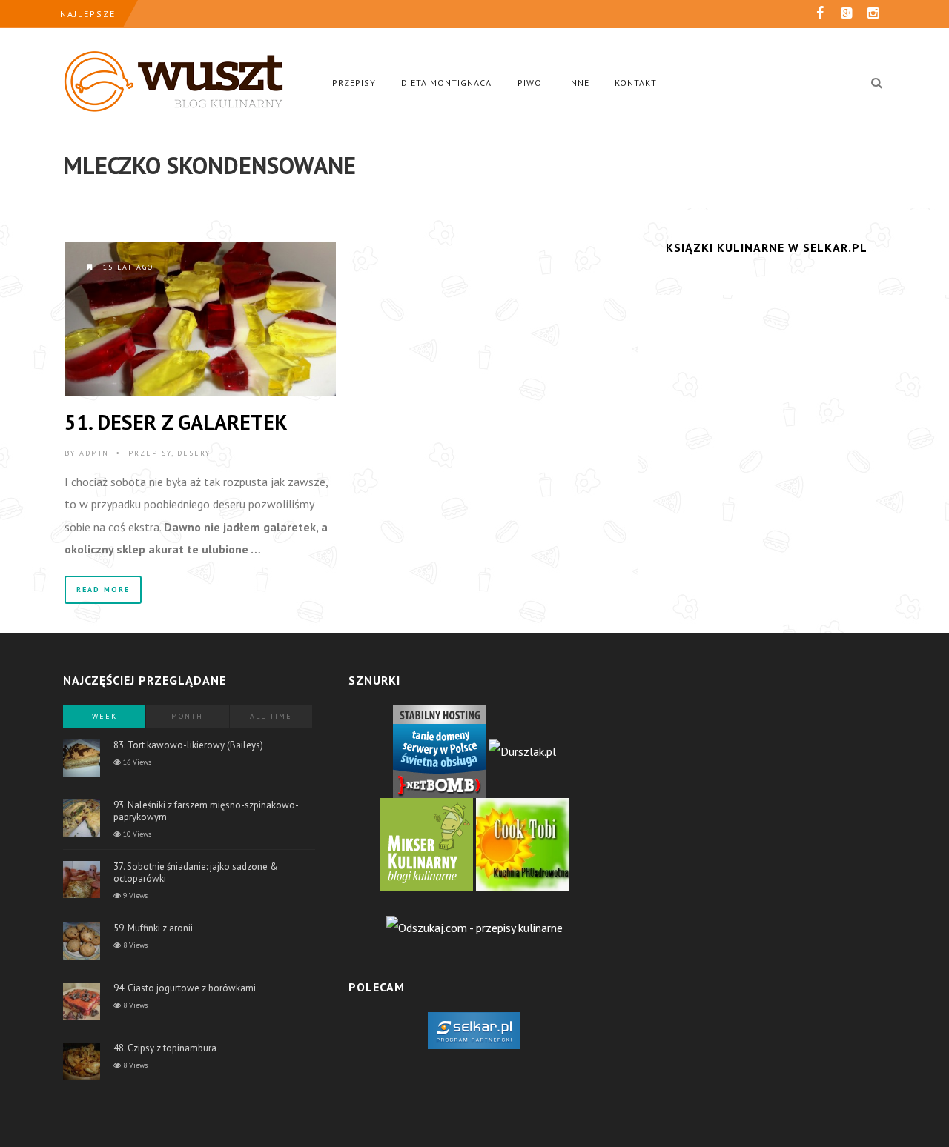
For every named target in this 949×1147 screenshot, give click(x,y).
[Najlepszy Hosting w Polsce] (439, 749)
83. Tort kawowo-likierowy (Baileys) (188, 745)
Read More (103, 589)
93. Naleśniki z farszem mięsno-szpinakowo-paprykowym (206, 811)
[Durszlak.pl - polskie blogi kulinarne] (522, 749)
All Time (271, 716)
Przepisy (354, 82)
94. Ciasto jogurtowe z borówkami (184, 988)
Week (104, 716)
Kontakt (636, 82)
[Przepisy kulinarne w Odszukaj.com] (474, 926)
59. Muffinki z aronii (153, 928)
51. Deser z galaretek (176, 422)
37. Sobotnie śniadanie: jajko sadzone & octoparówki (195, 872)
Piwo (530, 82)
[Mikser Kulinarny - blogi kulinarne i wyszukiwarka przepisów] (426, 842)
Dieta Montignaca (446, 82)
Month (187, 716)
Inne (578, 82)
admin (94, 453)
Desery (194, 453)
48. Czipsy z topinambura (164, 1048)
